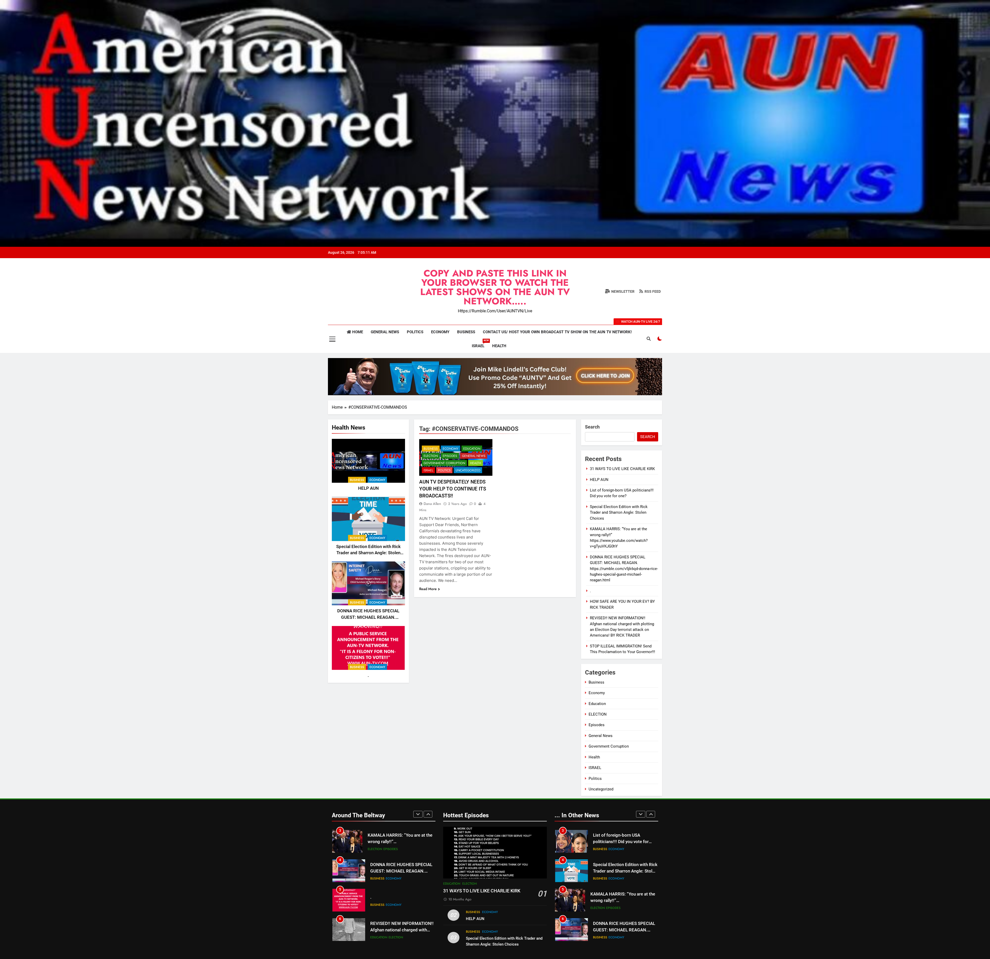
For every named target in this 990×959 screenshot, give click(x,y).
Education (471, 448)
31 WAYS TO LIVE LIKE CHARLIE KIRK (622, 468)
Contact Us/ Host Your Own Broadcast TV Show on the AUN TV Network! (557, 332)
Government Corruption (444, 463)
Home (357, 332)
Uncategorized (468, 470)
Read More (428, 588)
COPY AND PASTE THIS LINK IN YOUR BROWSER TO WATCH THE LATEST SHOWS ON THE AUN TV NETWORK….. (495, 287)
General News (385, 332)
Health (499, 346)
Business (466, 332)
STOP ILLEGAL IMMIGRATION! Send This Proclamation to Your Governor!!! (401, 930)
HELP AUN (368, 488)
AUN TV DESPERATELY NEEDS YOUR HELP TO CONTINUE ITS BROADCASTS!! (452, 489)
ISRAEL (480, 343)
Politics (415, 332)
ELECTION (431, 456)
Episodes (450, 456)
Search (592, 427)
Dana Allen (432, 503)
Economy (440, 332)
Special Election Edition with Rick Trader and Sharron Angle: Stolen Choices (368, 553)
